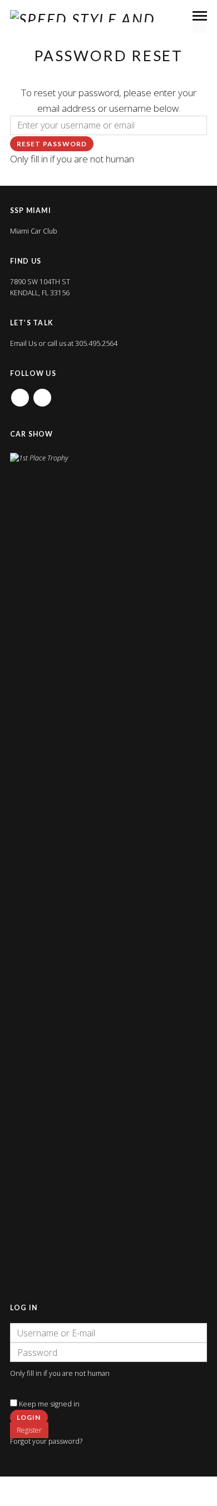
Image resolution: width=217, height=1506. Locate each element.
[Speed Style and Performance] (113, 16)
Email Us (23, 343)
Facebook (20, 394)
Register (29, 1430)
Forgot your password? (46, 1441)
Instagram (42, 394)
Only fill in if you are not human (72, 158)
